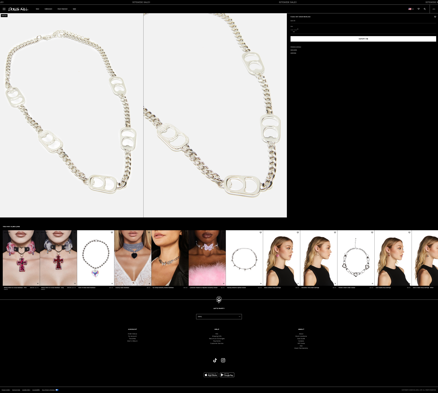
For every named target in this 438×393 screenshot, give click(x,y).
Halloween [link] (48, 9)
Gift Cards (301, 343)
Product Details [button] (296, 46)
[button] (140, 2)
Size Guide (301, 338)
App (301, 345)
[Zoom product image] (71, 115)
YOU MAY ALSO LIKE (11, 226)
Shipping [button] (293, 53)
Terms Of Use (16, 389)
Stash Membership (301, 348)
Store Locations (301, 336)
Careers (301, 341)
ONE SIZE (294, 30)
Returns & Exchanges (217, 338)
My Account (132, 336)
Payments (216, 341)
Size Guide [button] (294, 49)
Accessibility (36, 389)
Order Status (132, 334)
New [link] (37, 9)
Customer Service (216, 343)
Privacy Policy (6, 389)
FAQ (216, 334)
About (301, 334)
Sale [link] (74, 9)
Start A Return (132, 341)
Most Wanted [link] (62, 9)
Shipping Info (217, 336)
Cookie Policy (26, 389)
